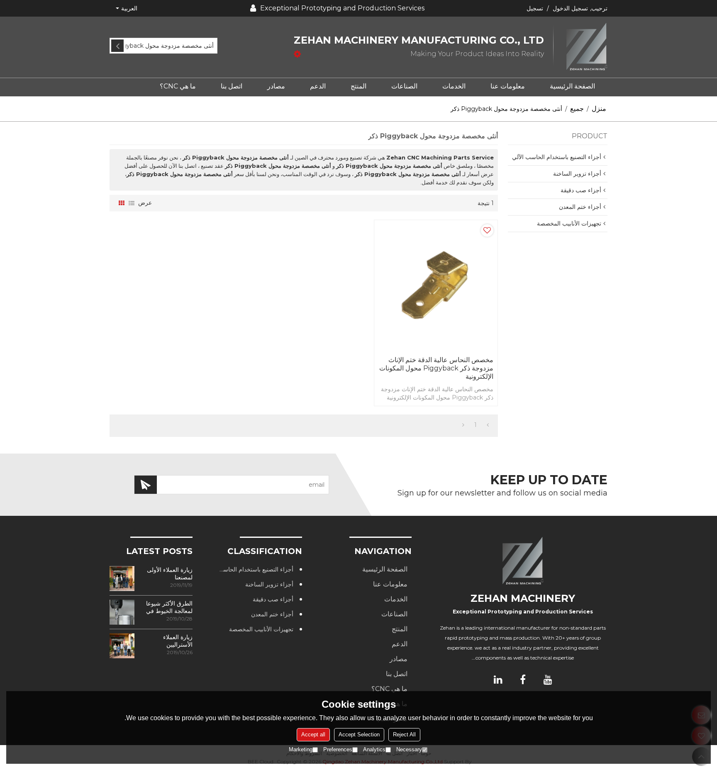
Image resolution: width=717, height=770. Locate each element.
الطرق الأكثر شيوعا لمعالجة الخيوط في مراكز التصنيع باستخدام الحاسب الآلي (169, 607)
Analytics (374, 749)
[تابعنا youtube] (547, 679)
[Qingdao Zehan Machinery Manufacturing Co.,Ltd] (580, 47)
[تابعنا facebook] (522, 679)
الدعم (318, 86)
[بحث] (117, 45)
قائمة (132, 203)
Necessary (409, 749)
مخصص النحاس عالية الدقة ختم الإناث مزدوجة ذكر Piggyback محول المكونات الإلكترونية (436, 368)
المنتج (358, 86)
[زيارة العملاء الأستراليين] (122, 645)
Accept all (313, 734)
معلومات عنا (507, 86)
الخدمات (454, 86)
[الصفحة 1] (488, 425)
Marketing (300, 749)
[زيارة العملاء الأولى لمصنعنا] (122, 578)
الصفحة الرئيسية (572, 86)
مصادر (276, 86)
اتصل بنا (231, 86)
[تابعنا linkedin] (498, 679)
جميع (577, 109)
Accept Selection (359, 734)
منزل (599, 109)
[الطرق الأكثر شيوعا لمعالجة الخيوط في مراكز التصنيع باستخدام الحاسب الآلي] (122, 612)
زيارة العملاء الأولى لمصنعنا (170, 573)
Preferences (337, 749)
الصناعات (404, 86)
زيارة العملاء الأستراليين (178, 640)
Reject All (404, 734)
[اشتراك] (145, 485)
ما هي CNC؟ (178, 86)
